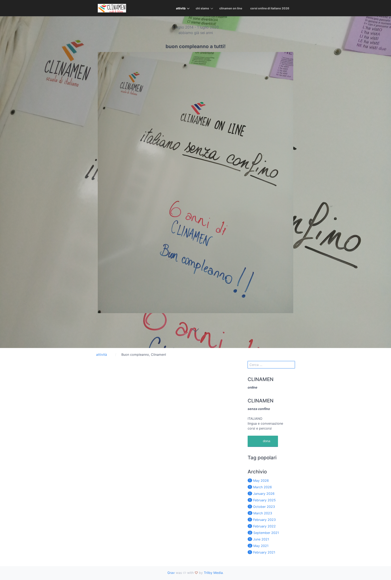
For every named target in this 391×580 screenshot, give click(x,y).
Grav (171, 573)
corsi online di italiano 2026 (269, 8)
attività (181, 8)
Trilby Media (213, 573)
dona (266, 441)
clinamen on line (230, 8)
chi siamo (202, 8)
